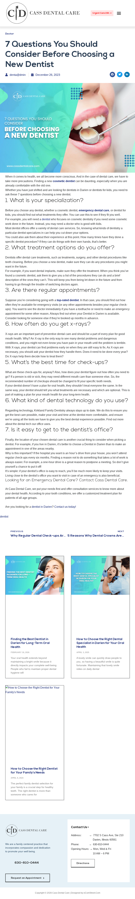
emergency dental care (94, 210)
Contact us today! (65, 506)
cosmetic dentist (64, 181)
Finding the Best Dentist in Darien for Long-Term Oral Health (30, 643)
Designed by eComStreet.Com (85, 893)
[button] (119, 13)
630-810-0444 (27, 863)
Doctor (9, 34)
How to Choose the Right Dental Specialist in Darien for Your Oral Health (100, 643)
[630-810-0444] (8, 864)
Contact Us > (80, 827)
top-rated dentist (68, 300)
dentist (46, 219)
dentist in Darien (42, 506)
